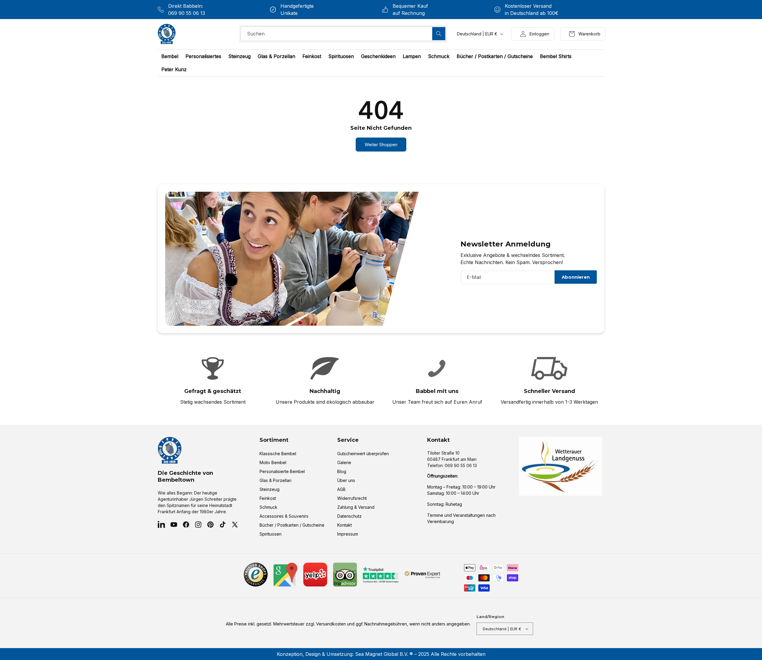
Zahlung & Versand (355, 507)
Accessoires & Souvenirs (284, 516)
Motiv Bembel (273, 462)
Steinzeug (269, 489)
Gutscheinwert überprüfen (363, 453)
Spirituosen (271, 533)
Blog (341, 471)
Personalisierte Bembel (282, 471)
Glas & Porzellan (275, 480)
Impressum (347, 533)
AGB (341, 489)
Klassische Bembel (278, 453)
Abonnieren (576, 277)
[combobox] (343, 33)
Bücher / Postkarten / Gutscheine (292, 525)
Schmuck (268, 507)
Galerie (344, 462)
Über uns (346, 480)
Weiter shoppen (381, 144)
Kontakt (344, 525)
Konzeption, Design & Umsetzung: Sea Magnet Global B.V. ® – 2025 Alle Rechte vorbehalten (381, 654)
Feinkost (268, 498)
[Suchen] (438, 33)
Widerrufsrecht (352, 498)
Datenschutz (349, 516)
